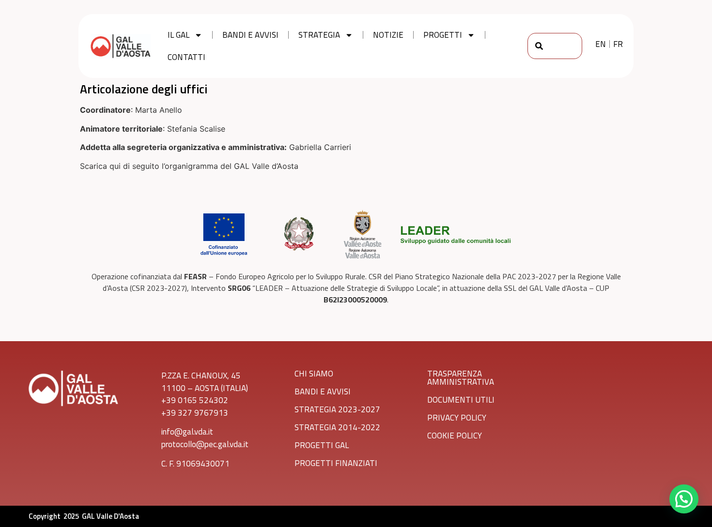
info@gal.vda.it (187, 431)
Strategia (319, 35)
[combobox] (555, 46)
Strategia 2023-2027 (337, 409)
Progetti (442, 35)
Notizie (388, 35)
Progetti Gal (321, 445)
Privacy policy (456, 417)
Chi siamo (313, 373)
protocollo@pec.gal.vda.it (204, 444)
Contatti (186, 57)
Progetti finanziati (335, 463)
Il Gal (178, 35)
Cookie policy (454, 435)
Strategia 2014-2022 (337, 427)
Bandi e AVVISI (322, 391)
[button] (683, 498)
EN (600, 44)
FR (618, 44)
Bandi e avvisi (250, 35)
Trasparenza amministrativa (460, 377)
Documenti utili (461, 399)
